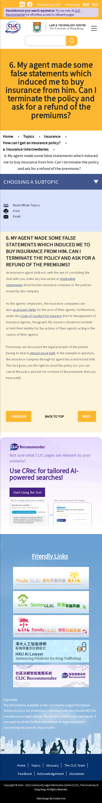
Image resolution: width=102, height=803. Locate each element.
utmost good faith (42, 353)
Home (8, 136)
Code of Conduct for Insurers (41, 315)
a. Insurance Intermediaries (26, 149)
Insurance (52, 136)
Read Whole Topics (26, 205)
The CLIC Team (75, 765)
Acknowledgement (50, 773)
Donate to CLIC (49, 4)
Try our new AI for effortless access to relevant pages (43, 12)
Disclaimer (77, 773)
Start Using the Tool (27, 492)
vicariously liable (24, 309)
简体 (95, 4)
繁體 (86, 4)
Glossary (52, 765)
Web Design (43, 798)
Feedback (25, 773)
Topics (28, 136)
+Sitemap (72, 4)
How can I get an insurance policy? (32, 142)
